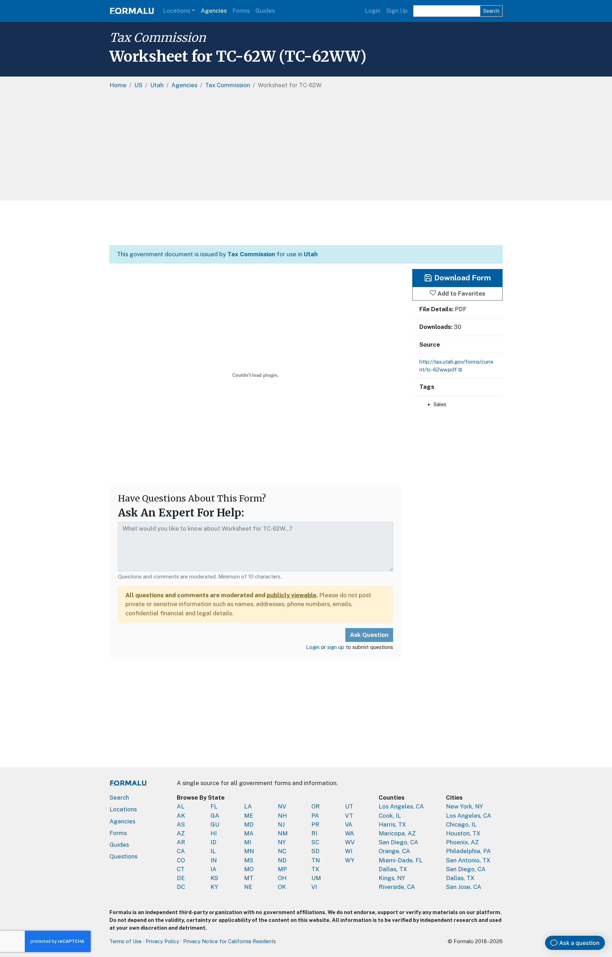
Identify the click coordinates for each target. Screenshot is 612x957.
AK (181, 815)
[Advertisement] (306, 147)
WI (348, 851)
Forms (241, 10)
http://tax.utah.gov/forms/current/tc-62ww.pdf (456, 366)
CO (181, 860)
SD (315, 851)
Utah (311, 254)
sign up (335, 647)
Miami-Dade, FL (401, 860)
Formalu (131, 11)
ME (248, 815)
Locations (176, 10)
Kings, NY (392, 878)
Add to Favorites (460, 293)
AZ (181, 833)
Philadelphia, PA (468, 851)
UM (316, 878)
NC (282, 851)
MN (249, 851)
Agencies (214, 10)
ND (282, 860)
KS (214, 878)
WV (350, 842)
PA (315, 815)
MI (247, 842)
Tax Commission (157, 37)
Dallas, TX (393, 869)
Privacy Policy (162, 941)
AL (181, 806)
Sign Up (397, 10)
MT (248, 878)
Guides (265, 10)
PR (315, 824)
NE (248, 886)
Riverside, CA (397, 886)
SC (315, 842)
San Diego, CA (398, 842)
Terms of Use (125, 941)
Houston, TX (463, 833)
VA (348, 824)
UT (349, 806)
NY (282, 842)
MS (248, 860)
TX (315, 869)
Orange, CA (394, 851)
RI (314, 833)
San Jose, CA (463, 886)
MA (249, 833)
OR (315, 806)
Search (491, 11)
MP (282, 869)
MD (249, 824)
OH (282, 878)
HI (213, 833)
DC (181, 886)
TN (315, 860)
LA (248, 806)
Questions (123, 856)
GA (214, 815)
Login (372, 10)
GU (214, 824)
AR (181, 842)
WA (349, 833)
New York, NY (464, 806)
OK (282, 886)
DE (181, 878)
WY (350, 860)
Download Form (461, 277)
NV (282, 806)
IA (213, 869)
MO (249, 869)
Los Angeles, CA (401, 806)
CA (181, 851)
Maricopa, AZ (397, 833)
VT (349, 815)
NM (283, 833)
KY (214, 886)
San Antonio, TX (468, 860)
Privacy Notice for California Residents (229, 941)
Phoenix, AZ (462, 842)
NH (282, 815)
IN (213, 860)
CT (181, 869)
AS (181, 824)
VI (314, 886)
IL (213, 851)
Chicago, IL (461, 824)
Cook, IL (390, 815)
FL (213, 806)
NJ (281, 824)
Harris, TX (392, 824)
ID (213, 842)
